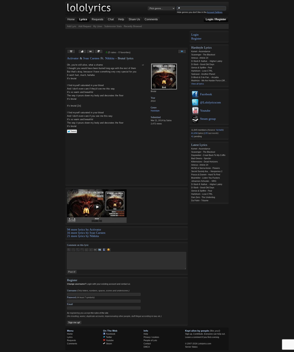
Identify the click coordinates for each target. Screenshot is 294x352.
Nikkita (109, 58)
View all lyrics (197, 84)
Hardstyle (155, 111)
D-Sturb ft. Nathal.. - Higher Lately (206, 61)
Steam (109, 343)
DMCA (147, 347)
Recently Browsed (133, 26)
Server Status (191, 347)
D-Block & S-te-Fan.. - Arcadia (205, 77)
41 (192, 136)
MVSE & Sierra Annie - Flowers (205, 168)
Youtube (205, 110)
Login (195, 34)
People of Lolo (150, 340)
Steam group (208, 118)
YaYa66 (219, 130)
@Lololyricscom (210, 102)
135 (206, 133)
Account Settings (214, 12)
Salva (169, 120)
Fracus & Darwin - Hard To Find (205, 174)
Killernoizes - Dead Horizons (204, 161)
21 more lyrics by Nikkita (83, 236)
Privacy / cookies (151, 337)
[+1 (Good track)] (82, 51)
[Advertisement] (127, 38)
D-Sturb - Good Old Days (202, 64)
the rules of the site (99, 313)
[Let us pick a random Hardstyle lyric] (182, 51)
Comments (72, 343)
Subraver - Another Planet (203, 74)
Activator (73, 58)
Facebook (206, 94)
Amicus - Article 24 (199, 58)
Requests (71, 340)
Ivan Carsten (91, 58)
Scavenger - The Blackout (203, 54)
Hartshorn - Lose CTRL (202, 71)
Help (146, 334)
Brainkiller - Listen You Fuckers (205, 178)
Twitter (109, 337)
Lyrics (69, 337)
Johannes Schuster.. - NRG (203, 181)
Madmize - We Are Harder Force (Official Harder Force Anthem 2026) (223, 80)
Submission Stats (113, 26)
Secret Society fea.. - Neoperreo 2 (206, 171)
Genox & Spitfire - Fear (201, 67)
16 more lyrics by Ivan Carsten (86, 232)
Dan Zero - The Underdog (203, 197)
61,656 (194, 133)
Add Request (84, 26)
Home (70, 334)
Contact (147, 343)
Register (196, 38)
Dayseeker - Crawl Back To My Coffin (208, 155)
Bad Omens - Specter (201, 158)
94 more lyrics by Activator (84, 229)
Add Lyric (71, 26)
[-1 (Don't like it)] (99, 51)
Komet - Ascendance (200, 51)
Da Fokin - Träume (199, 200)
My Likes (97, 26)
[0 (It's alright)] (90, 51)
